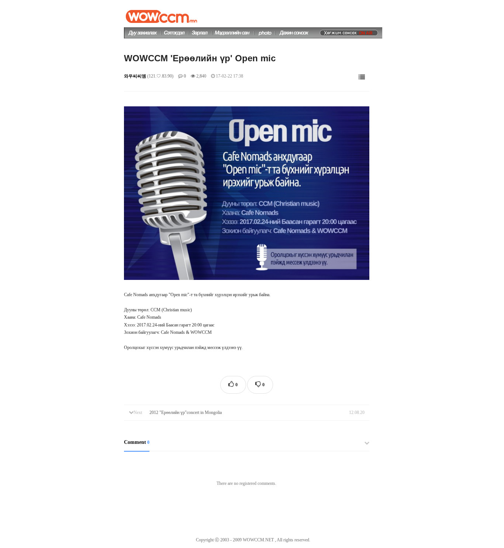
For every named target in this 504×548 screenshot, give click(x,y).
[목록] (362, 77)
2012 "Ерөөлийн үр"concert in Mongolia (185, 412)
